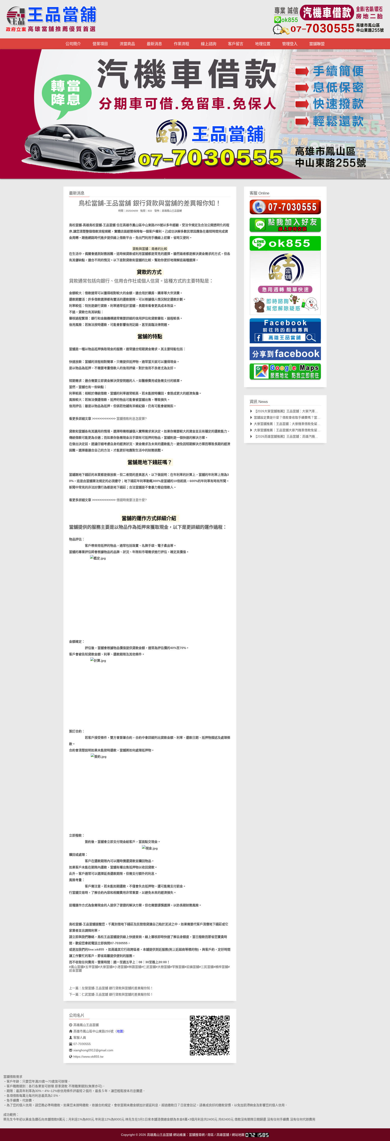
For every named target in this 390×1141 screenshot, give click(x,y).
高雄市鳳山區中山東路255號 (143, 225)
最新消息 (154, 44)
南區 (210, 1134)
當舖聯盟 (317, 44)
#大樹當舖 (163, 967)
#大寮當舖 (105, 967)
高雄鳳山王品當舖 (172, 210)
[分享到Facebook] (285, 355)
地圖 (120, 1031)
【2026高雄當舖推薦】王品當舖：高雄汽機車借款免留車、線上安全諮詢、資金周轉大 (314, 436)
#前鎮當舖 (192, 967)
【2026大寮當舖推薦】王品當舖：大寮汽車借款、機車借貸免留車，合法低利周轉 (311, 411)
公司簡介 (73, 44)
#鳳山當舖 (76, 967)
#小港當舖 (119, 967)
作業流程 (181, 44)
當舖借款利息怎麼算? (131, 418)
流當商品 (127, 44)
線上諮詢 (208, 44)
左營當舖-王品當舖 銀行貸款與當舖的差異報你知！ (117, 988)
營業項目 (100, 44)
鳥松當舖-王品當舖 (102, 225)
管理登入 (289, 44)
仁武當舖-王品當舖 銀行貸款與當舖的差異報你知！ (117, 994)
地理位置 (262, 44)
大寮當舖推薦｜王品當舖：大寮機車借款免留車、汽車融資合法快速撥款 (304, 424)
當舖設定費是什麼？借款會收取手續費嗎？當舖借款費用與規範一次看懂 (304, 417)
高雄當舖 (222, 1134)
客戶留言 (235, 44)
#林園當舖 (134, 967)
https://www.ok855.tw (88, 1056)
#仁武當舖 (148, 967)
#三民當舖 (206, 967)
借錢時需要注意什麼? (131, 500)
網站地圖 (238, 1134)
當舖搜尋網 (197, 1134)
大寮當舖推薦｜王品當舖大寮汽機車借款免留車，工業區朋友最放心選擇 (304, 430)
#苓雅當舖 (177, 967)
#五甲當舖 (91, 967)
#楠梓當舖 (221, 967)
